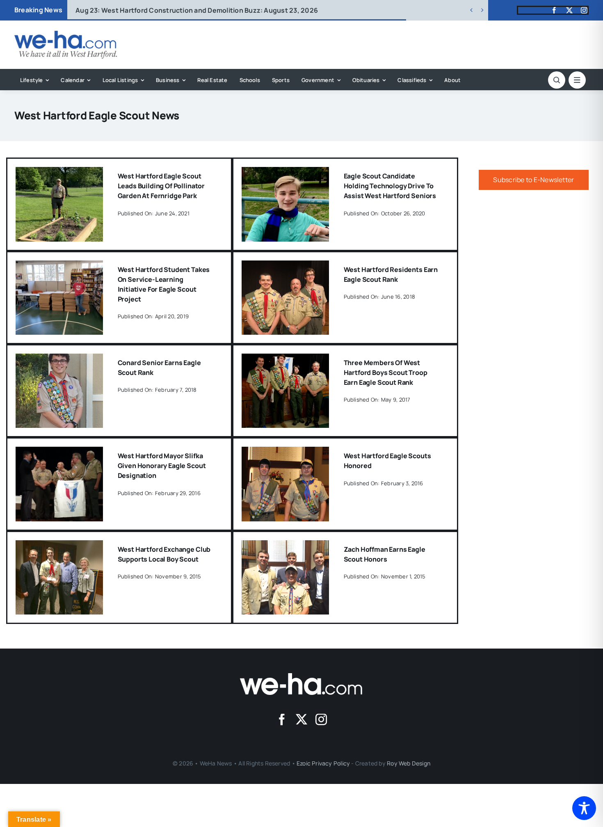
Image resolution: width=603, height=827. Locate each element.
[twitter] (569, 10)
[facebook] (554, 10)
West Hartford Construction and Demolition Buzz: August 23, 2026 (196, 10)
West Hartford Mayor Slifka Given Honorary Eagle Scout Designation (162, 465)
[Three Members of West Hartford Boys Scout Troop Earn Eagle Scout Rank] (285, 359)
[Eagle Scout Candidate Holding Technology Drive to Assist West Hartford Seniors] (285, 172)
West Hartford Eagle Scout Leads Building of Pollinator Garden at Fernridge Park (161, 185)
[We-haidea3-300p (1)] (65, 34)
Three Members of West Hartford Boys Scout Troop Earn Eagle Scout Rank (385, 372)
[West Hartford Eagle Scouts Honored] (285, 452)
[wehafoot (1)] (301, 676)
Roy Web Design (408, 763)
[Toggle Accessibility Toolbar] (584, 808)
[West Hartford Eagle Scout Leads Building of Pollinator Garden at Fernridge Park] (59, 172)
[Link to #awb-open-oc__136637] (556, 80)
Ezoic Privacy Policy (323, 763)
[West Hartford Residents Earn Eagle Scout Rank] (285, 266)
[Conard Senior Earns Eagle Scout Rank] (59, 359)
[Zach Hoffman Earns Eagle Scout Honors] (285, 546)
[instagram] (584, 10)
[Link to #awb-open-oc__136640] (577, 80)
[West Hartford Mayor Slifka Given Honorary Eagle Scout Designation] (59, 452)
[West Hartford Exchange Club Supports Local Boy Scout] (59, 546)
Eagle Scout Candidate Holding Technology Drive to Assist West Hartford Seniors (390, 185)
